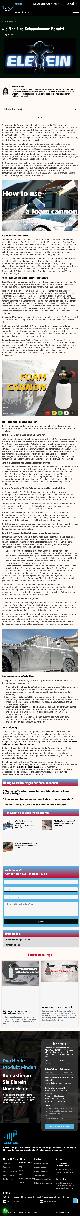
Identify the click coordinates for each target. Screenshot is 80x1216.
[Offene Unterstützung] (30, 12)
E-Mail (62, 1060)
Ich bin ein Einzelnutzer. (55, 1096)
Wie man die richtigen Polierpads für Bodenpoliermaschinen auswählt (24, 824)
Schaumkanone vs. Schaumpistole (57, 1007)
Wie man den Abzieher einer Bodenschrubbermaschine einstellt (26, 845)
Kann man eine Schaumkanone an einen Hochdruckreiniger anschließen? (39, 798)
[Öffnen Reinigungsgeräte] (58, 3)
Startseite (5, 21)
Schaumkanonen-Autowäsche (15, 676)
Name (47, 1060)
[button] (74, 109)
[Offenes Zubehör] (76, 3)
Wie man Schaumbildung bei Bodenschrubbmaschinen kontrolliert (65, 823)
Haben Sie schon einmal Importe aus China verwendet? (59, 1078)
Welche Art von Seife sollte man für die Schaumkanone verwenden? (36, 804)
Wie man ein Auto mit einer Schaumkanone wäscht (15, 1012)
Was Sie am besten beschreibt (55, 1088)
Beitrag (13, 21)
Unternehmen (65, 1069)
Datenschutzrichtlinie (61, 1213)
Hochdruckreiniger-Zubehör (28, 767)
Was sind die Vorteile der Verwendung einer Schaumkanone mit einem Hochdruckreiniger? (36, 792)
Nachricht (48, 1105)
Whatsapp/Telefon (51, 1069)
